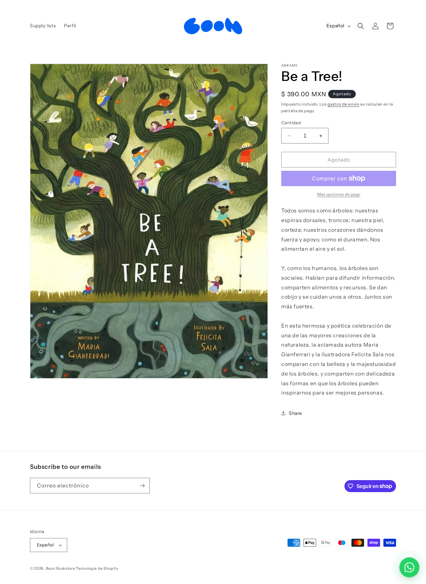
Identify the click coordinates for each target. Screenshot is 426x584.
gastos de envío (343, 104)
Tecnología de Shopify (97, 568)
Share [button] (295, 413)
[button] (360, 26)
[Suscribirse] (142, 485)
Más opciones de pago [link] (338, 194)
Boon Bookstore (60, 568)
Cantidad (291, 122)
